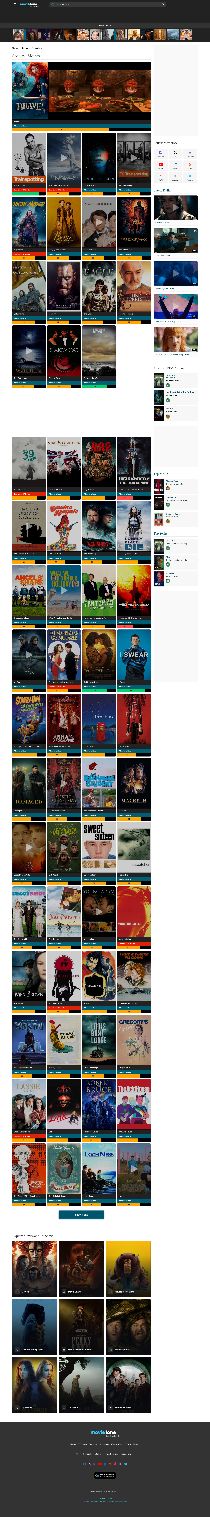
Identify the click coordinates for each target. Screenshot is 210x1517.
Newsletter (175, 180)
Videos (128, 1444)
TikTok (161, 180)
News (135, 1444)
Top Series (160, 533)
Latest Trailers (163, 190)
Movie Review (171, 395)
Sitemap (98, 1454)
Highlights (105, 25)
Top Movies (161, 473)
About (78, 1454)
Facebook (160, 156)
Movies (15, 48)
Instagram (190, 156)
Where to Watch (20, 126)
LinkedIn (175, 168)
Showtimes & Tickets (22, 190)
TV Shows (82, 1444)
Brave (16, 122)
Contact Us (87, 1454)
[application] (100, 90)
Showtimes (104, 1444)
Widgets (190, 180)
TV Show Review (172, 380)
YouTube (161, 168)
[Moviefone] (30, 4)
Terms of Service (111, 1454)
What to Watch (117, 1444)
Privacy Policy (126, 1454)
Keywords (26, 48)
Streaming (93, 1444)
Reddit (190, 168)
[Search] (163, 4)
